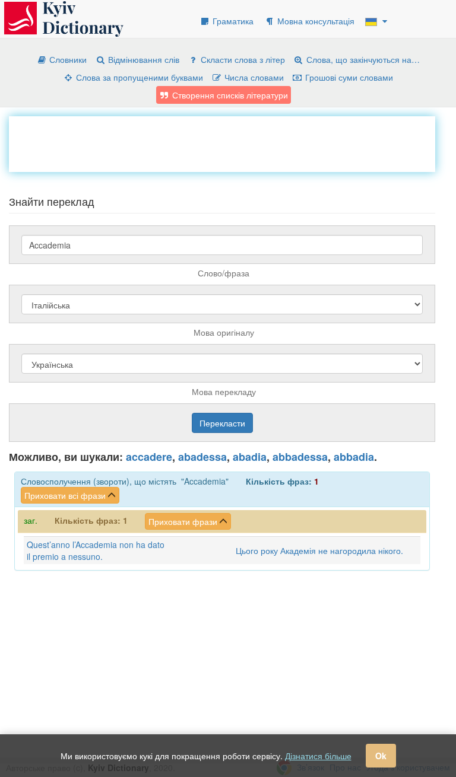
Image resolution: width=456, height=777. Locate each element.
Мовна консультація (314, 21)
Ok (381, 756)
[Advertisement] (225, 143)
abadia (250, 456)
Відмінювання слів (142, 59)
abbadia (354, 456)
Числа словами (253, 77)
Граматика (232, 21)
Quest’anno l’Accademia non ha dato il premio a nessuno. (95, 550)
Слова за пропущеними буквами (138, 77)
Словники (67, 59)
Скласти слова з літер (241, 59)
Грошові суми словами (348, 77)
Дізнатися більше (318, 756)
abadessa (202, 456)
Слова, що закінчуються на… (362, 59)
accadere (149, 456)
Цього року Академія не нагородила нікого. (319, 550)
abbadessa (300, 456)
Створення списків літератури (229, 95)
